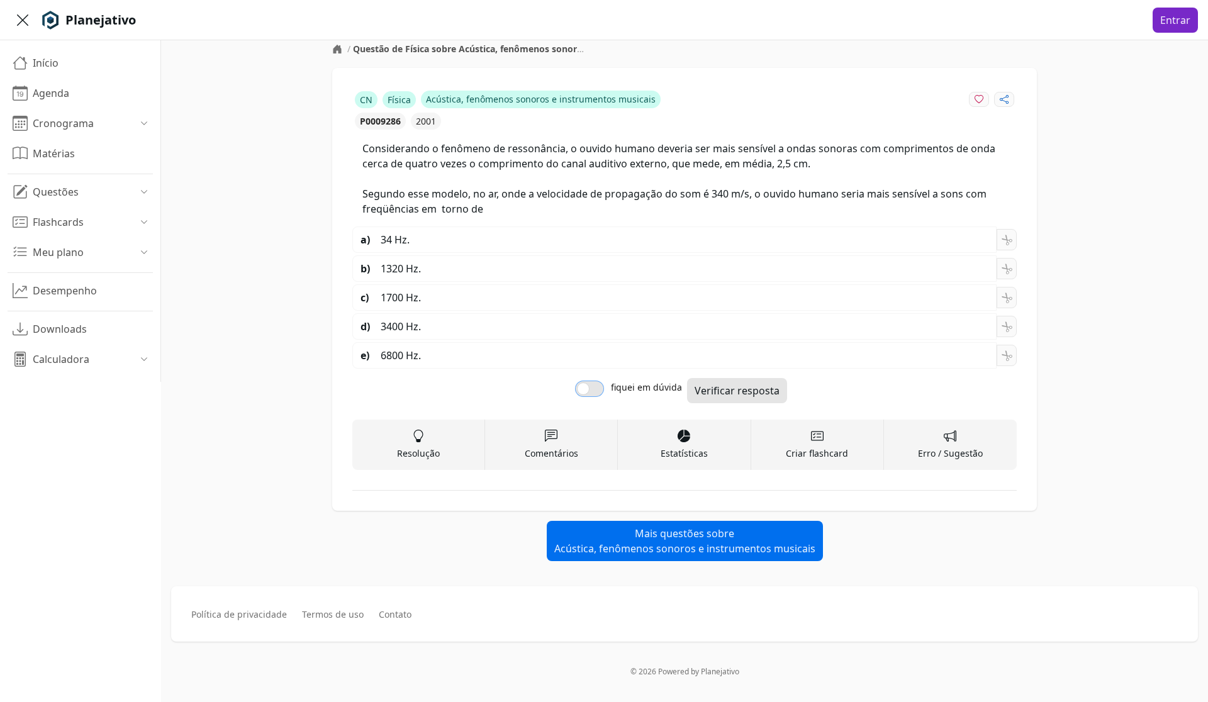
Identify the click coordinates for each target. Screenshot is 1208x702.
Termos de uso (333, 614)
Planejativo (720, 671)
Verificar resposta (737, 391)
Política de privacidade (239, 614)
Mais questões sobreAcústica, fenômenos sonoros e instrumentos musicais (684, 540)
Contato (395, 614)
